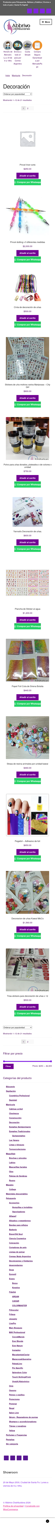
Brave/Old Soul (16, 1234)
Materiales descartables (17, 1193)
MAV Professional (17, 1332)
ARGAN (15, 1296)
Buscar (27, 1522)
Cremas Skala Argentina (20, 1256)
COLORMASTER (19, 1305)
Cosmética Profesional (19, 1095)
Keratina (16, 1287)
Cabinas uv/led (16, 1109)
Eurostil (12, 1274)
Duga (11, 1269)
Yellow (12, 1430)
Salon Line (14, 1412)
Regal (11, 1408)
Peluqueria (11, 1198)
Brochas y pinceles (18, 1158)
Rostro (12, 1180)
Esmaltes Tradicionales (19, 1131)
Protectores (14, 1399)
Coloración (14, 1243)
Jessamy (13, 1318)
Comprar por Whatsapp (29, 182)
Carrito (42, 1520)
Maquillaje (10, 1153)
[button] (8, 51)
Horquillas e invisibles (22, 1207)
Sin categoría (12, 1444)
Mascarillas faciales (18, 1167)
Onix (11, 1386)
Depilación (11, 1091)
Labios (12, 1162)
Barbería (13, 1229)
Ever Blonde (17, 1341)
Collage (12, 1189)
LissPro (12, 1323)
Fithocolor (14, 1310)
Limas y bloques (16, 1144)
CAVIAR (15, 1301)
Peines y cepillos (17, 1394)
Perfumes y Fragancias (16, 1435)
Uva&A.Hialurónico (20, 1381)
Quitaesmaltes (18, 1135)
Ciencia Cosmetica (17, 1238)
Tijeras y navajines (17, 1426)
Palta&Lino (17, 1363)
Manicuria (16, 75)
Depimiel (13, 1100)
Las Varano (14, 1140)
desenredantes (16, 1265)
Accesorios (14, 1202)
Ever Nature (17, 1345)
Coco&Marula (18, 1336)
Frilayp (12, 1314)
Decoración (14, 1122)
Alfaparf (12, 1216)
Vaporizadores (18, 1211)
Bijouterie (10, 1086)
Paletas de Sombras (18, 1176)
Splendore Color (19, 1372)
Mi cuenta (9, 1522)
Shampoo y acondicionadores (22, 1421)
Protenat (13, 1403)
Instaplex (16, 1350)
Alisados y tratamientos (20, 1220)
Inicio (7, 75)
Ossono (12, 1390)
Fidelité (12, 1292)
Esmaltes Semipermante (20, 1127)
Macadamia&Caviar (21, 1354)
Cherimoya (14, 1113)
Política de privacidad (13, 1505)
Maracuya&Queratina (21, 1359)
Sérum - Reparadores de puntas (23, 1417)
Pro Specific (17, 1368)
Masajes (9, 1184)
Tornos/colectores (17, 1149)
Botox (15, 1283)
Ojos (11, 1171)
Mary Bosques (15, 1327)
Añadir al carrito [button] (27, 175)
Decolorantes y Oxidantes (21, 1261)
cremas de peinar (17, 1252)
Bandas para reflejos (18, 1225)
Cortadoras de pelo (18, 1247)
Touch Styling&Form (21, 1377)
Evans (12, 1278)
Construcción (15, 1118)
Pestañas (10, 1439)
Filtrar (8, 1066)
